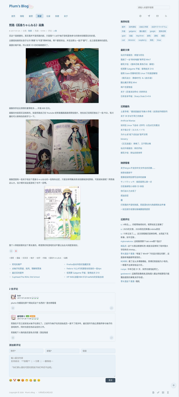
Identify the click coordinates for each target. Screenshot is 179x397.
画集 (66, 258)
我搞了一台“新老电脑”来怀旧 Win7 (136, 59)
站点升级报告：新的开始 (131, 148)
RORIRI (124, 261)
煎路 (45, 258)
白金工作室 (143, 27)
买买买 (25, 258)
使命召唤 (162, 31)
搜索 (167, 7)
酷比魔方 (143, 31)
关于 (66, 16)
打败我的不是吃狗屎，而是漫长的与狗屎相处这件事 (143, 204)
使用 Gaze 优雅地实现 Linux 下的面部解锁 (139, 73)
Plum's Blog (19, 6)
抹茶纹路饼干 (126, 172)
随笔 (22, 16)
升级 (123, 31)
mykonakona (127, 241)
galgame (132, 31)
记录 (48, 16)
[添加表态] (11, 251)
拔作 (123, 27)
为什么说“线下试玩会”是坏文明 (134, 134)
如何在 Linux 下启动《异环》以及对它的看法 (140, 125)
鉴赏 (31, 16)
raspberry (142, 40)
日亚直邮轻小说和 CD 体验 (132, 186)
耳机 (151, 40)
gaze (124, 36)
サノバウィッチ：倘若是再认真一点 (136, 181)
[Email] (157, 16)
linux (159, 40)
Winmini (131, 40)
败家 (40, 16)
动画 (131, 36)
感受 (12, 258)
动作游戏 (132, 27)
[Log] (153, 392)
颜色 (149, 36)
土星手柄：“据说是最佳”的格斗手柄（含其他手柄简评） (145, 111)
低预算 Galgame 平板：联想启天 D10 (137, 68)
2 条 (55, 31)
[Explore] (140, 16)
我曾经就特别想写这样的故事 (133, 177)
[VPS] (163, 392)
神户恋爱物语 (126, 87)
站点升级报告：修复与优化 (132, 55)
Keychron (140, 36)
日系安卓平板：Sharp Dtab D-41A (136, 96)
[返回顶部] (173, 391)
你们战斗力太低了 (128, 191)
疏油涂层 (124, 195)
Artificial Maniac (128, 120)
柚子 (32, 258)
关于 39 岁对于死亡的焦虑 (132, 116)
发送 (110, 380)
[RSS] (166, 16)
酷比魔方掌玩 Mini (129, 82)
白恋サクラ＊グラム (159, 27)
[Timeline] (168, 392)
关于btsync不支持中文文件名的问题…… (138, 168)
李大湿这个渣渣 (127, 253)
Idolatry (124, 139)
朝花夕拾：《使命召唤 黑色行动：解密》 (138, 64)
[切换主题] (173, 385)
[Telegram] (149, 16)
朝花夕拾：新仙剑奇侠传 (131, 153)
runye (123, 269)
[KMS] (158, 392)
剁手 (38, 258)
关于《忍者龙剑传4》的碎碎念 (134, 91)
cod (123, 40)
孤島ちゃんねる (55, 258)
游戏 (156, 36)
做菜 (163, 36)
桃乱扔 (124, 246)
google (152, 31)
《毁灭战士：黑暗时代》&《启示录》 (137, 78)
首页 (13, 16)
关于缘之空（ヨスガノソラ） (133, 130)
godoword (125, 273)
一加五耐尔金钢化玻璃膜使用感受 (135, 209)
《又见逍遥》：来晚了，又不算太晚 (136, 143)
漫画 (18, 258)
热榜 (57, 16)
